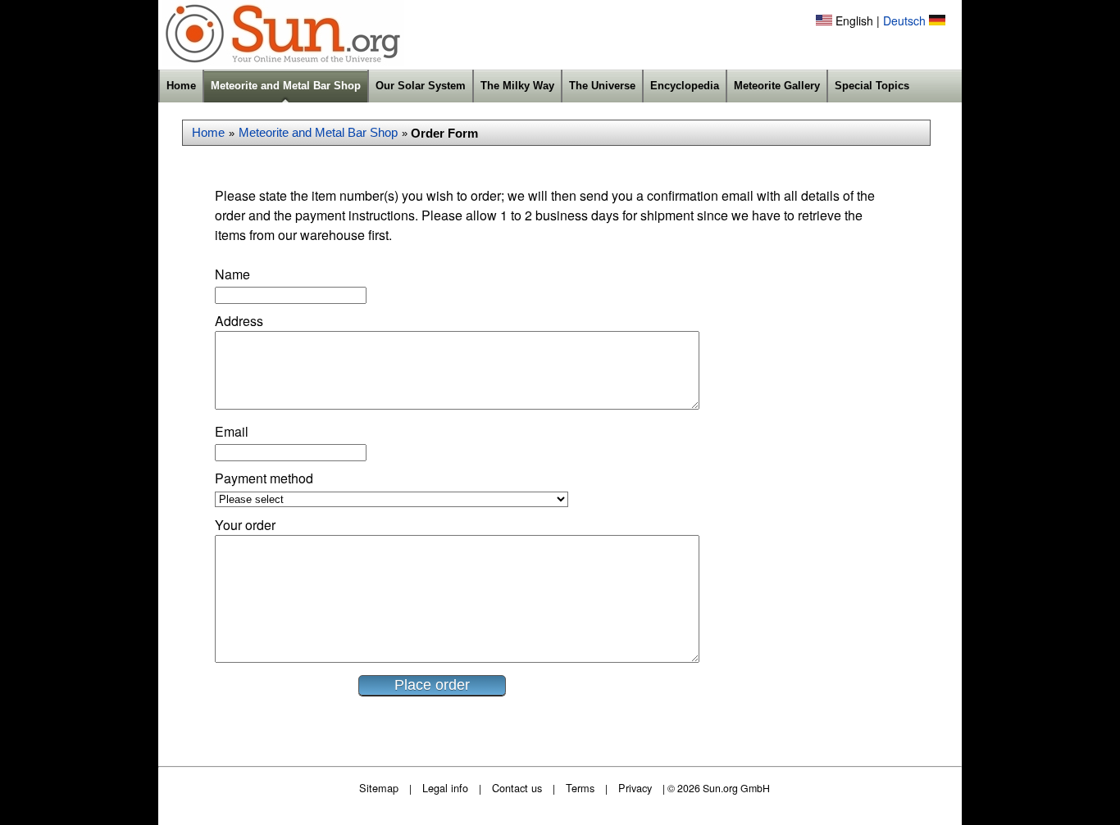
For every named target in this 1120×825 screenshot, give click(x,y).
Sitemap (378, 788)
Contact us (517, 788)
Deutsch (904, 20)
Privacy (635, 788)
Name (232, 274)
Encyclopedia (684, 85)
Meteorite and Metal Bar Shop (286, 85)
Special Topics (872, 85)
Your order (245, 524)
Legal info (445, 788)
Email (231, 431)
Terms (580, 788)
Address (239, 320)
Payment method (264, 478)
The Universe (602, 85)
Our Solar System (421, 85)
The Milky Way (517, 85)
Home (181, 85)
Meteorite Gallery (777, 85)
